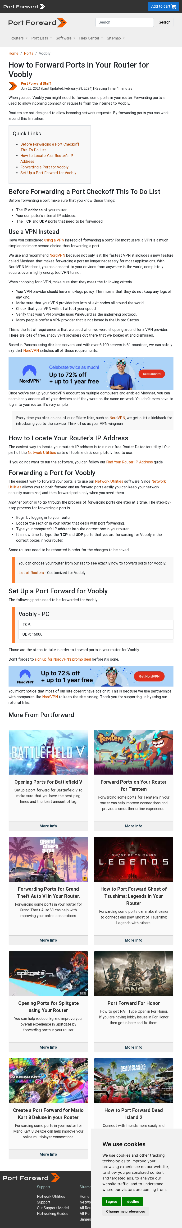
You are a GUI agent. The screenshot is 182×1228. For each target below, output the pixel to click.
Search (164, 22)
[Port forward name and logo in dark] (38, 22)
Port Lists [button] (40, 38)
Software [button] (64, 38)
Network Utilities (42, 452)
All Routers (89, 1208)
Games (85, 1219)
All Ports (87, 1213)
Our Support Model (53, 1208)
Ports (28, 53)
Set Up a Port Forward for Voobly (48, 173)
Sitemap (87, 1187)
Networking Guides (52, 1213)
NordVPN (57, 255)
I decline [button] (132, 1201)
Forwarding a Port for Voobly (44, 167)
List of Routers (31, 572)
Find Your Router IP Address (129, 462)
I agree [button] (111, 1201)
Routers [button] (17, 38)
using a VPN (54, 240)
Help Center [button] (89, 38)
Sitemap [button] (114, 38)
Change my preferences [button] (125, 1211)
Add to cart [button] (161, 6)
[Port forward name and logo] (24, 6)
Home (13, 53)
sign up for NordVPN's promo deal (63, 659)
